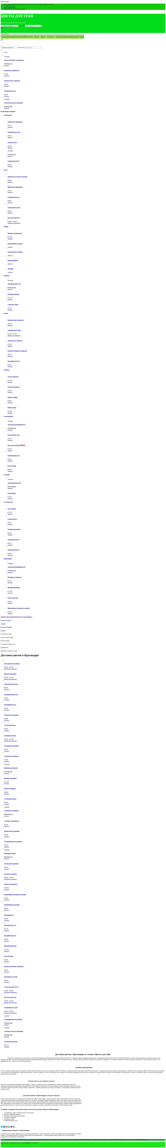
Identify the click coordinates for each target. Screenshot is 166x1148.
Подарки (60, 37)
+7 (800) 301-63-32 (9, 6)
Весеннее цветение (13, 294)
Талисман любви (13, 304)
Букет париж (12, 508)
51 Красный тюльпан (10, 1041)
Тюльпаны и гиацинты (11, 810)
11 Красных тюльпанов (11, 715)
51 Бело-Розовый (13, 376)
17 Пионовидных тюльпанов (13, 841)
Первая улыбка (12, 397)
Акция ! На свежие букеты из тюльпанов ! (16, 617)
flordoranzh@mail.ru (10, 7)
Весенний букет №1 (10, 704)
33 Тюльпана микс (10, 725)
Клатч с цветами (13, 598)
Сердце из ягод (12, 142)
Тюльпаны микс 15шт (11, 694)
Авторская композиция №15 (16, 424)
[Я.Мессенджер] (2, 1127)
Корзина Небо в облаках (15, 243)
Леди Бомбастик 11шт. (11, 684)
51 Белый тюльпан (13, 387)
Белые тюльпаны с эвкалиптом (14, 60)
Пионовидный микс (14, 587)
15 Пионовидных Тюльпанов (13, 1019)
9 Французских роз (10, 91)
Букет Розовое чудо (14, 435)
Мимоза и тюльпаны (10, 884)
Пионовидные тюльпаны (12, 904)
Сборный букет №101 (14, 330)
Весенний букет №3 (10, 935)
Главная (4, 37)
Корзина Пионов (13, 260)
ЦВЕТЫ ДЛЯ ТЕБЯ (17, 16)
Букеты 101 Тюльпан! (6, 627)
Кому (37, 37)
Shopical (27, 1142)
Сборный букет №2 (14, 455)
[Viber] (11, 1127)
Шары (66, 37)
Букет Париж (12, 466)
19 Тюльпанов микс (10, 799)
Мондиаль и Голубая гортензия (17, 176)
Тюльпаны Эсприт (10, 735)
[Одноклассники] (7, 1127)
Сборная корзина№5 (14, 529)
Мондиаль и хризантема (11, 70)
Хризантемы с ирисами (15, 340)
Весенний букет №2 (14, 361)
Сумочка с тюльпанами (11, 821)
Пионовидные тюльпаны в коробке (19, 608)
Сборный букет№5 (13, 539)
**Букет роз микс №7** (11, 987)
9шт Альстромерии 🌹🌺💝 (16, 445)
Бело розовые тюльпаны (12, 663)
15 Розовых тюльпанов (11, 746)
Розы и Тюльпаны (10, 788)
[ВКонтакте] (4, 1127)
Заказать (6, 65)
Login (5, 52)
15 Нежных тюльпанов (11, 756)
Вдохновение (12, 493)
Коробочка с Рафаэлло (15, 577)
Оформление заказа (76, 37)
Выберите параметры (14, 223)
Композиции (19, 37)
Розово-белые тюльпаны (12, 831)
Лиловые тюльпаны (10, 874)
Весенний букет (9, 915)
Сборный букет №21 (14, 132)
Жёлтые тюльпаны (10, 674)
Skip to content (5, 1)
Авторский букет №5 (14, 284)
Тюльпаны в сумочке (10, 976)
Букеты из (28, 37)
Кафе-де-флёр (12, 407)
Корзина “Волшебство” (15, 233)
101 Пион (10, 268)
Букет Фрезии (8, 956)
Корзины (10, 37)
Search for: (22, 25)
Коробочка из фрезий (10, 768)
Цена (43, 37)
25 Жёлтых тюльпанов (11, 863)
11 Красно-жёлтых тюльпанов (13, 102)
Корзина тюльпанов (10, 778)
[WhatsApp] (14, 1127)
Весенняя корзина (9, 853)
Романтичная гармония (15, 252)
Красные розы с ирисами (12, 80)
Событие (50, 37)
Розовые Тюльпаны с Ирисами (17, 351)
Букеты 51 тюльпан (6, 620)
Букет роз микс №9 (14, 218)
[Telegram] (9, 1127)
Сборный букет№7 (13, 161)
